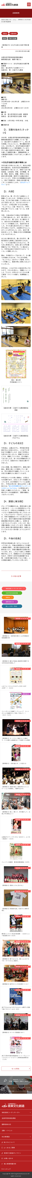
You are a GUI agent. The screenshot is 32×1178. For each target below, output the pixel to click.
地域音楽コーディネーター (14, 588)
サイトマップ (6, 1169)
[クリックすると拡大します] (16, 378)
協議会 (5, 33)
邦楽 (4, 38)
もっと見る (15, 1069)
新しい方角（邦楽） (12, 606)
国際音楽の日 (10, 602)
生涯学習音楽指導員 (12, 593)
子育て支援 (12, 38)
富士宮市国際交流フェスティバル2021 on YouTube (16, 487)
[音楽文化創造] (13, 4)
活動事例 (13, 33)
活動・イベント (7, 1130)
